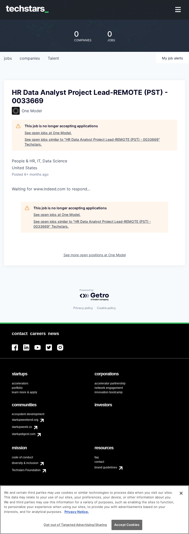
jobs (8, 58)
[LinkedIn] (28, 350)
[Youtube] (40, 350)
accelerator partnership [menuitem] (110, 383)
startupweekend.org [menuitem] (25, 420)
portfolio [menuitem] (17, 388)
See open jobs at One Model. (48, 133)
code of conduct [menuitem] (22, 457)
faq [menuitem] (96, 457)
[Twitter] (51, 350)
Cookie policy (106, 308)
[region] (94, 509)
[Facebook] (17, 350)
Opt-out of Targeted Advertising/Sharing (75, 525)
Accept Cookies (126, 525)
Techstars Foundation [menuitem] (26, 470)
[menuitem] (178, 10)
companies (30, 58)
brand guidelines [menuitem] (105, 467)
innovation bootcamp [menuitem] (108, 392)
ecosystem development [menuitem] (28, 414)
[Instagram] (62, 350)
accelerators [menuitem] (20, 383)
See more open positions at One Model (94, 255)
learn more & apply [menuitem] (24, 392)
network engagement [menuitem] (108, 388)
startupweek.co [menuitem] (22, 427)
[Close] (181, 493)
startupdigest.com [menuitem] (23, 434)
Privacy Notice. (76, 512)
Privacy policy (83, 308)
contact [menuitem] (99, 462)
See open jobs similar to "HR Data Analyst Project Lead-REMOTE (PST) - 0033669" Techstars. (92, 141)
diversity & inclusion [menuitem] (25, 463)
